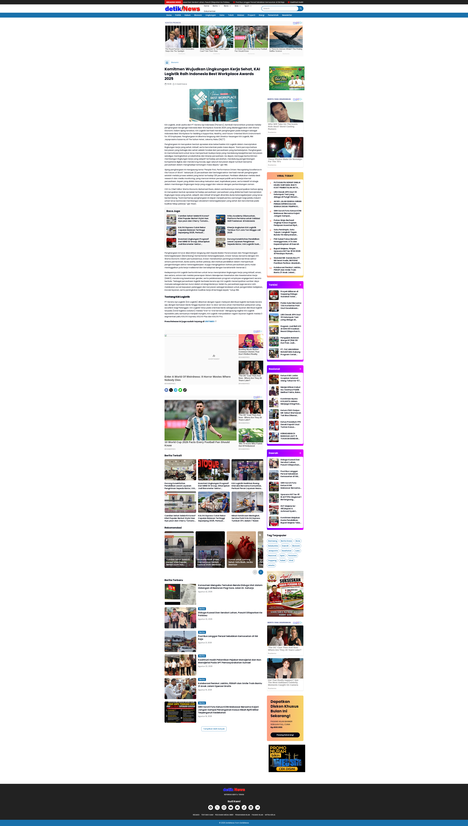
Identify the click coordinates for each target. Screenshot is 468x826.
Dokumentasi (209, 11)
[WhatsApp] (180, 390)
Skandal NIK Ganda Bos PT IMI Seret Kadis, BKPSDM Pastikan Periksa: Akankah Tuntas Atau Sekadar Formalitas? (287, 260)
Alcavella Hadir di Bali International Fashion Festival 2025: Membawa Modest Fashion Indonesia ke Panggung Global (209, 562)
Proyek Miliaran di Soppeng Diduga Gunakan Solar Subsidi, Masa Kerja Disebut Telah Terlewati (290, 294)
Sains (221, 15)
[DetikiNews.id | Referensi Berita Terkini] (182, 8)
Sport (247, 6)
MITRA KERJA (270, 815)
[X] (171, 390)
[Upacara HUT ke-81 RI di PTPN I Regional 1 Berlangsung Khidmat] (274, 498)
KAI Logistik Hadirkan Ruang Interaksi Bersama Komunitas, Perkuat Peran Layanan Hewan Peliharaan (247, 486)
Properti (251, 15)
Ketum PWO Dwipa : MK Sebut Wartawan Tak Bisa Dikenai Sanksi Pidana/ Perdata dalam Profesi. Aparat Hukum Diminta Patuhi (291, 413)
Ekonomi (198, 15)
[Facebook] (166, 390)
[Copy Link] (185, 390)
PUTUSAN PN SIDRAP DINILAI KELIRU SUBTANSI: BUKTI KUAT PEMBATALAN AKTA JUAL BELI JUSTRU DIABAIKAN (287, 185)
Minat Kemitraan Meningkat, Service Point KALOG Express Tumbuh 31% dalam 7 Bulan (246, 518)
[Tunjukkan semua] (300, 284)
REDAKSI (196, 815)
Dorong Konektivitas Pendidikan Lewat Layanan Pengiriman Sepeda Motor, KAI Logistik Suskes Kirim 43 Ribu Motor (244, 241)
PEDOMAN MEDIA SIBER (224, 815)
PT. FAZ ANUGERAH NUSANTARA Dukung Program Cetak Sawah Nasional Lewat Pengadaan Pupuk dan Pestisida (291, 352)
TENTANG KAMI (207, 815)
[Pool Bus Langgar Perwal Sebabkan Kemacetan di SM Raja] (180, 641)
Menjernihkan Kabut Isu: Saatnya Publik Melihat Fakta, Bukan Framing (291, 390)
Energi (261, 15)
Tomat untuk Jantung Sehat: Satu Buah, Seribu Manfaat (241, 562)
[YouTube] (230, 807)
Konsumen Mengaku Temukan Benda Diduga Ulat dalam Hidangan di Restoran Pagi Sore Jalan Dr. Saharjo (230, 586)
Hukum (188, 15)
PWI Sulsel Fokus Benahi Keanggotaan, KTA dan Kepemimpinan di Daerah (286, 241)
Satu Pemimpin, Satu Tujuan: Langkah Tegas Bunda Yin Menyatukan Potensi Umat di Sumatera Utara (287, 232)
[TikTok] (244, 807)
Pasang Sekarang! (285, 735)
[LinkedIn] (250, 807)
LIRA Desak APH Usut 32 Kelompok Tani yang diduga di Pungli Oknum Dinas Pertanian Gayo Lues (287, 194)
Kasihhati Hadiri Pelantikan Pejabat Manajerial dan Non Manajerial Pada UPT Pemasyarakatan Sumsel (268, 2)
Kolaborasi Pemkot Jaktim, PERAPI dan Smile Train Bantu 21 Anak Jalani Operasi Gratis (230, 685)
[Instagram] (224, 807)
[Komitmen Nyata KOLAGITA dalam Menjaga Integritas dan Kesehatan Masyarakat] (274, 402)
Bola (236, 6)
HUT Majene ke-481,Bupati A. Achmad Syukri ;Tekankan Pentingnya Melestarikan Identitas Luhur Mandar (288, 508)
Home (206, 6)
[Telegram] (175, 390)
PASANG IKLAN (257, 815)
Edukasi (240, 15)
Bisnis (226, 6)
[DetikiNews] (234, 789)
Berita (215, 6)
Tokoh (231, 15)
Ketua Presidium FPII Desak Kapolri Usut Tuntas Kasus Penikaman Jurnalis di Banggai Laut (291, 424)
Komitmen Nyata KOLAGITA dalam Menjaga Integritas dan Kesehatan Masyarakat (290, 401)
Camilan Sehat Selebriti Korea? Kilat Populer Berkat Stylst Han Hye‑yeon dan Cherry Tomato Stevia (193, 218)
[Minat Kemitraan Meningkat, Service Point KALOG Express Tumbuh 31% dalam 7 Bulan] (247, 502)
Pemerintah (273, 15)
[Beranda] (167, 62)
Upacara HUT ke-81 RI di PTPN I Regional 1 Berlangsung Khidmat (291, 497)
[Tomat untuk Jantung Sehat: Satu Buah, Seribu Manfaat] (241, 549)
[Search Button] (300, 8)
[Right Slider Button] (260, 572)
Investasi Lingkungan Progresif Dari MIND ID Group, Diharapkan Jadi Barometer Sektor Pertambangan (194, 241)
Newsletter (287, 15)
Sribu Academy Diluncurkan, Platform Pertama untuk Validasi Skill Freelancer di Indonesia (243, 218)
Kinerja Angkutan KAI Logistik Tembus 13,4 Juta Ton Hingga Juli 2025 (243, 230)
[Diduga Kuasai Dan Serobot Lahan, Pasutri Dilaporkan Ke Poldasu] (180, 617)
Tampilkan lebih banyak (214, 729)
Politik (178, 15)
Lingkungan (210, 15)
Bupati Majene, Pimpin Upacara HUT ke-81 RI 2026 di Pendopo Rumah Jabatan (287, 251)
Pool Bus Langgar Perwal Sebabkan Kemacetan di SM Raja (195, 2)
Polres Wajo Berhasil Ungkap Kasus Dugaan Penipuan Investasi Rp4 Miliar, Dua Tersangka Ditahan (285, 223)
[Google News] (237, 807)
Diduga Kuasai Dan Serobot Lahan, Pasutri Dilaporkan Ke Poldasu (230, 614)
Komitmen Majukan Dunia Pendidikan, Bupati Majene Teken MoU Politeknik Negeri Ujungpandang (291, 520)
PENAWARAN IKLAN (242, 815)
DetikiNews (230, 823)
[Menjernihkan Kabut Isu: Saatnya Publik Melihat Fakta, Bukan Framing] (274, 391)
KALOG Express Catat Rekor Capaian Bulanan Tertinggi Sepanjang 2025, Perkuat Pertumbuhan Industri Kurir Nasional (192, 230)
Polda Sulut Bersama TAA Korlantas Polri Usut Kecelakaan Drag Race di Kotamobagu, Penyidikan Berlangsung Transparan (291, 305)
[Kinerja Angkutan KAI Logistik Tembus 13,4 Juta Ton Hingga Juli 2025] (220, 231)
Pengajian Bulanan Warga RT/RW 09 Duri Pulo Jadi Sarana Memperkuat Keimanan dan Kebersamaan (291, 340)
